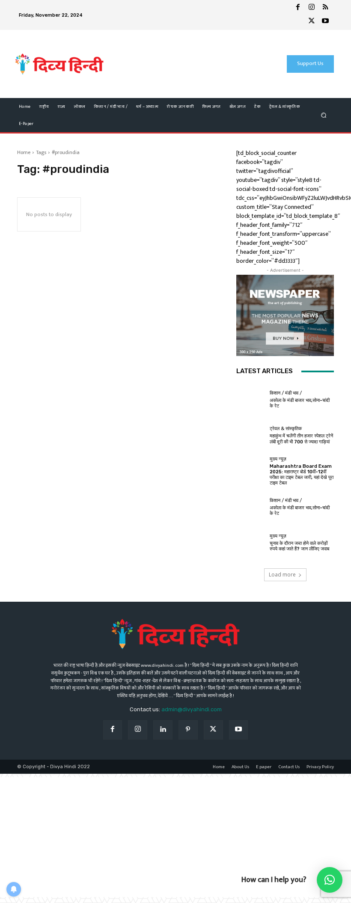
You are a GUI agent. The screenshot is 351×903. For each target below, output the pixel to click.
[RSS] (325, 8)
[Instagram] (311, 8)
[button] (323, 115)
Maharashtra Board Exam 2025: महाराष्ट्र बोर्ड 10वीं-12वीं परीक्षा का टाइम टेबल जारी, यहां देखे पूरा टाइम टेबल (301, 474)
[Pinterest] (188, 730)
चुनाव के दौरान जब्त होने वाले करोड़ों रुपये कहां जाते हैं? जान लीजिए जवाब (299, 546)
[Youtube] (325, 22)
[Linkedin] (163, 730)
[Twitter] (311, 22)
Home (23, 152)
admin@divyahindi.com (191, 709)
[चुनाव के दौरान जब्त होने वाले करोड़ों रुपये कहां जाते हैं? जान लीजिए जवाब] (250, 542)
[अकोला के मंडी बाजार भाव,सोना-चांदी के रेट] (250, 399)
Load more (282, 574)
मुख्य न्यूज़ (278, 459)
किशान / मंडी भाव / (286, 393)
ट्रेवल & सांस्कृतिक (286, 428)
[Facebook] (298, 8)
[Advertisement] (183, 64)
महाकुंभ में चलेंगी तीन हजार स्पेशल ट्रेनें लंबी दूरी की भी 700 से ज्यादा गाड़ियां (301, 438)
